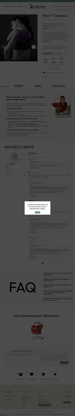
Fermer (37, 212)
